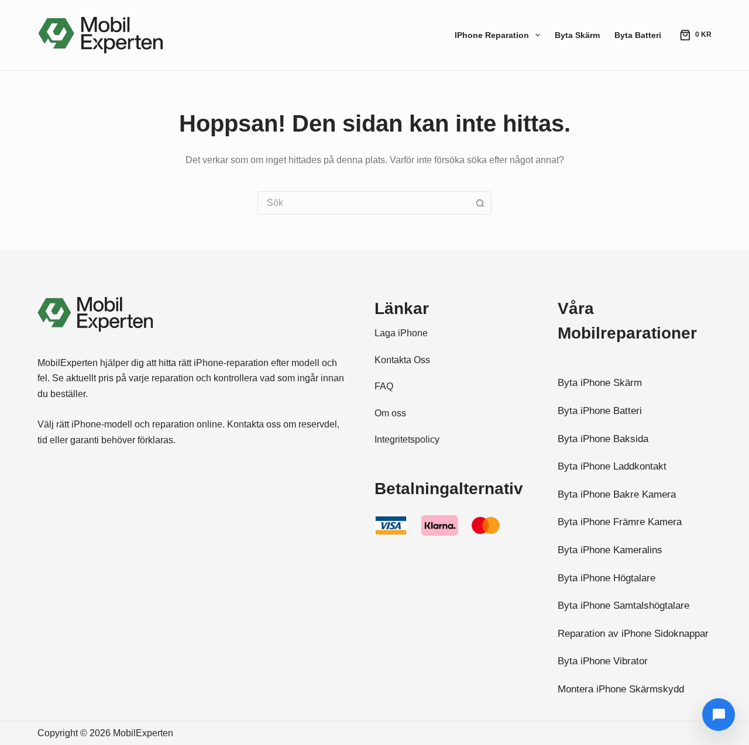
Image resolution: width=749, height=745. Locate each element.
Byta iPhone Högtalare (606, 578)
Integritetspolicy (406, 439)
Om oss (390, 413)
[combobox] (363, 203)
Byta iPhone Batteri (600, 410)
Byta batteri (637, 35)
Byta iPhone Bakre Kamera (617, 494)
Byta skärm (577, 35)
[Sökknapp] (480, 203)
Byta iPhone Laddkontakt (612, 466)
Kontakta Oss (402, 359)
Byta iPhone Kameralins (610, 550)
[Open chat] (718, 714)
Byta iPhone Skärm (600, 382)
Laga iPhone (401, 332)
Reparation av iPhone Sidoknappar (633, 633)
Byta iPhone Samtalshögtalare (623, 605)
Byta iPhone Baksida (603, 438)
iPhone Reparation (492, 35)
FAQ (383, 386)
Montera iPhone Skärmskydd (621, 689)
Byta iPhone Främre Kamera (620, 521)
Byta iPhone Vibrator (603, 661)
